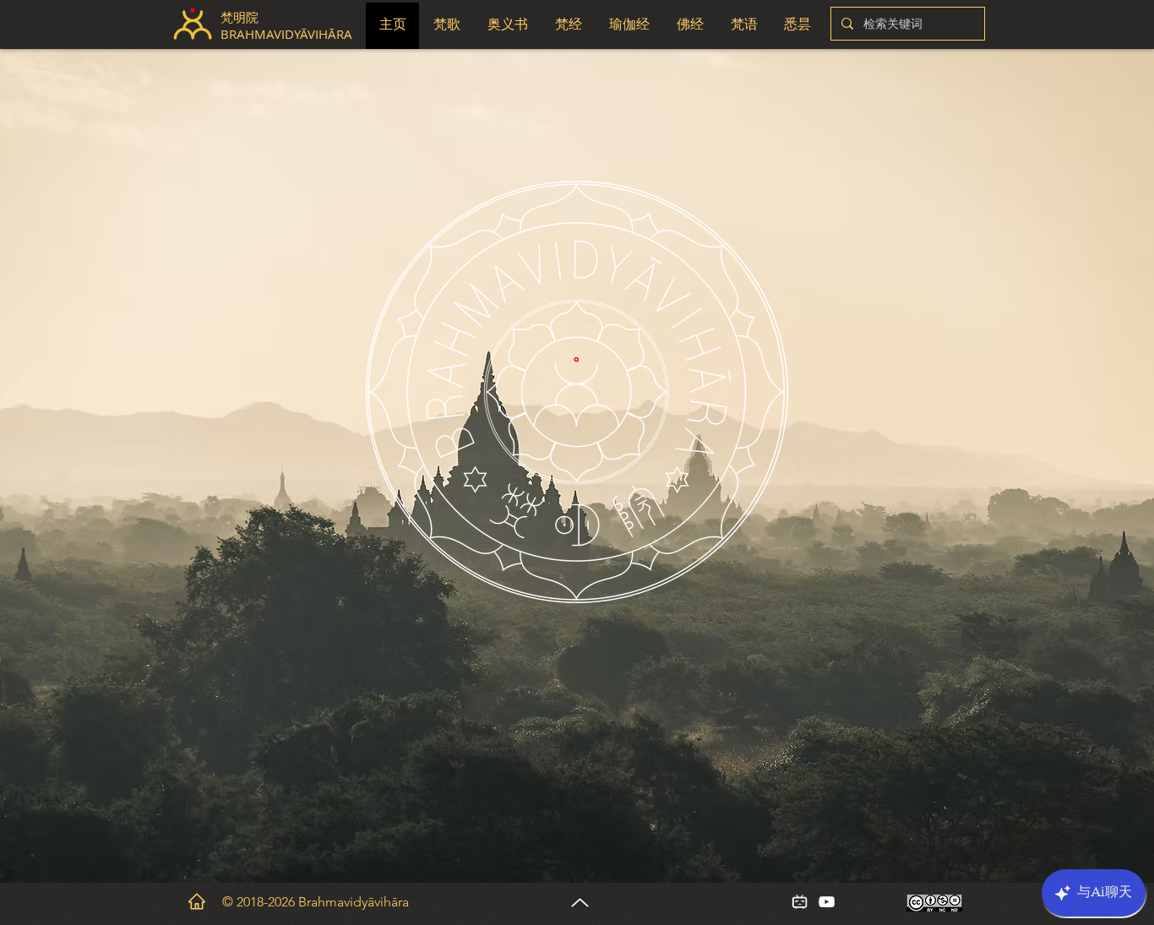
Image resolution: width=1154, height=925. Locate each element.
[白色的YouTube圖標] (826, 901)
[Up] (580, 902)
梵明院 (239, 16)
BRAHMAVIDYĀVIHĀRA (288, 33)
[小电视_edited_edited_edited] (799, 901)
